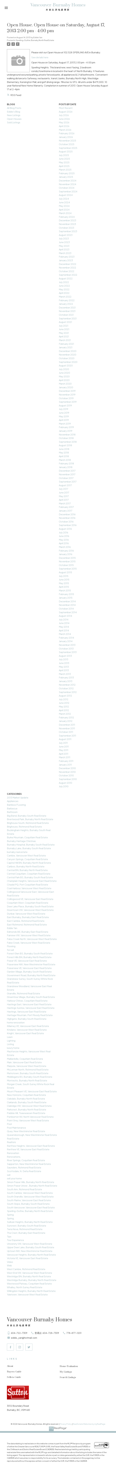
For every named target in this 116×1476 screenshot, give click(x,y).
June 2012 (64, 702)
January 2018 (65, 467)
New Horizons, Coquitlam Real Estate (26, 1094)
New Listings (13, 115)
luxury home (13, 1047)
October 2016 (66, 521)
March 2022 (65, 296)
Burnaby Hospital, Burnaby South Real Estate (31, 844)
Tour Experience (15, 1240)
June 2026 (64, 118)
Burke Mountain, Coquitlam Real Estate (27, 837)
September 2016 (68, 525)
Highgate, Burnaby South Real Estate (26, 1018)
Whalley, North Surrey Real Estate (24, 1287)
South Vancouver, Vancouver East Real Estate (31, 1207)
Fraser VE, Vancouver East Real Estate (27, 960)
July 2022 (64, 282)
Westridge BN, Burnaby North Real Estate (29, 1276)
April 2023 (64, 249)
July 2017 (63, 488)
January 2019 (65, 430)
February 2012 (66, 717)
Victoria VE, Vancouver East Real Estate (27, 1258)
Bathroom (12, 812)
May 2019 (64, 416)
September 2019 (68, 401)
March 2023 (65, 253)
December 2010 (67, 768)
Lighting (11, 1040)
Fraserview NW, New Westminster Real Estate (31, 964)
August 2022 (66, 278)
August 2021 (65, 321)
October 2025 (66, 144)
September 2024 (68, 191)
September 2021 (68, 318)
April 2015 (64, 586)
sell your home (14, 1178)
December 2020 (67, 351)
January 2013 (65, 681)
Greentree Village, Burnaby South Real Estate (31, 996)
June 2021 (64, 329)
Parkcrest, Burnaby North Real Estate (26, 1109)
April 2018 (64, 456)
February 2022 (67, 300)
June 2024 (64, 202)
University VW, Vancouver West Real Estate (29, 1243)
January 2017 (65, 510)
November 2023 (67, 224)
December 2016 (67, 514)
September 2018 (68, 441)
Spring (10, 1214)
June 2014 (64, 623)
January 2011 (65, 764)
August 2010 (65, 782)
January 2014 (66, 641)
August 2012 (65, 695)
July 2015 (63, 575)
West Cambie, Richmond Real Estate (26, 1269)
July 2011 (63, 742)
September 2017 (68, 481)
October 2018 (66, 438)
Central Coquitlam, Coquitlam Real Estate (28, 873)
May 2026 (64, 122)
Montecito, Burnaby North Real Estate (27, 1080)
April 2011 (63, 753)
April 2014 (64, 630)
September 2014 (68, 612)
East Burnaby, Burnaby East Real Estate (28, 917)
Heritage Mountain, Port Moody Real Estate (30, 1015)
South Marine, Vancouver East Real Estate (29, 1200)
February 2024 (67, 216)
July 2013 (63, 659)
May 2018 (64, 452)
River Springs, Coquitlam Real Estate (26, 1160)
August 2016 (65, 528)
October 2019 (66, 398)
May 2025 (64, 162)
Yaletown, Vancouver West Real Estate (27, 1294)
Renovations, (14, 1156)
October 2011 (66, 731)
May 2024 (64, 205)
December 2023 (67, 220)
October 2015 (66, 565)
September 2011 (67, 735)
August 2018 (65, 445)
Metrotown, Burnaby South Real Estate (27, 1073)
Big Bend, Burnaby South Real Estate (26, 815)
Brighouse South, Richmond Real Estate (28, 822)
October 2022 (66, 271)
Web (9, 1265)
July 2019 (63, 409)
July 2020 (64, 369)
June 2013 (64, 663)
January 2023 (66, 260)
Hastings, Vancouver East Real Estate (26, 1011)
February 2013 (66, 677)
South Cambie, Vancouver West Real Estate (30, 1192)
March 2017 (65, 503)
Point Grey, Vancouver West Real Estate (28, 1120)
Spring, (10, 1218)
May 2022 (64, 289)
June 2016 (64, 536)
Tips (9, 1236)
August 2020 (66, 365)
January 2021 (65, 347)
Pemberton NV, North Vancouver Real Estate (30, 1116)
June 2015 (64, 579)
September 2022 (68, 274)
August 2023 (65, 234)
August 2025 (66, 151)
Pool (9, 1123)
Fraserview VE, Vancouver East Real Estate (29, 968)
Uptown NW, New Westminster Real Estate (29, 1250)
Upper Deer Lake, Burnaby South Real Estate (30, 1247)
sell (8, 1174)
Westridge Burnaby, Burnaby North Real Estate (31, 1280)
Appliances (12, 801)
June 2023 (64, 242)
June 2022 (64, 285)
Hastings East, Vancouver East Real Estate (29, 1004)
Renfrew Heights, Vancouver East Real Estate (31, 1145)
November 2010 (67, 771)
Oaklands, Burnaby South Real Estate (26, 1102)
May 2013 (64, 666)
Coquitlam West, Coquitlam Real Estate (27, 902)
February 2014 (66, 637)
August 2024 (66, 194)
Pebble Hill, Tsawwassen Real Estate (26, 1113)
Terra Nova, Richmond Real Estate (24, 1229)
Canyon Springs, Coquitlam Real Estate (27, 859)
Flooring (11, 946)
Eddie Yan (12, 928)
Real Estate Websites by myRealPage (89, 1424)
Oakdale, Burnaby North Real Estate (26, 1098)
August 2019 (65, 405)
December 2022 (67, 264)
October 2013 (66, 648)
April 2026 (64, 126)
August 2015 (65, 572)
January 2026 (66, 137)
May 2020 (64, 376)
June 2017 (64, 492)
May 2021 (64, 332)
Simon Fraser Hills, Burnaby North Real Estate (30, 1182)
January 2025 (66, 176)
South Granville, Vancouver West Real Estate (30, 1196)
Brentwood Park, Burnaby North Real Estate (30, 819)
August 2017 (65, 485)
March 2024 (65, 213)
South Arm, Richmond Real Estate (24, 1189)
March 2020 (65, 383)
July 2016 (63, 532)
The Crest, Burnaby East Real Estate (26, 1232)
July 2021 (63, 325)
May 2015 (64, 583)
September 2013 (68, 652)
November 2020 (67, 354)
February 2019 (66, 427)
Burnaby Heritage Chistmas (21, 841)
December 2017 (67, 470)
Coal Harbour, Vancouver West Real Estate (29, 888)
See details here (39, 57)
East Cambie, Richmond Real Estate (25, 920)
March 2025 (65, 169)
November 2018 (67, 434)
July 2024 (64, 198)
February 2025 (67, 173)
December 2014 (67, 601)
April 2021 (64, 336)
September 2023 (68, 231)
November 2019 (67, 394)
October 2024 (66, 187)
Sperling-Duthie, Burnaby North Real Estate (35, 40)
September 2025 (68, 147)
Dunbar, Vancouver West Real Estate (26, 913)
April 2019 (64, 419)
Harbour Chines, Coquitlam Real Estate (27, 1000)
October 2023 (66, 227)
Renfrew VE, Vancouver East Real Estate (28, 1149)
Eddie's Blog (13, 111)
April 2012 (64, 710)
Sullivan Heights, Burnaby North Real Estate (30, 1221)
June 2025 (64, 158)
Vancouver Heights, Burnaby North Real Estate (31, 1254)
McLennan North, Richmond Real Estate (28, 1069)
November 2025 (67, 140)
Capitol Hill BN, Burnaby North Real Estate (29, 862)
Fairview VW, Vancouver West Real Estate (29, 935)
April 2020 (64, 380)
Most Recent (66, 107)
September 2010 (68, 779)
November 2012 (67, 684)
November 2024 (67, 184)
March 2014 (65, 633)
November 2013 (67, 644)
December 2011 (67, 724)
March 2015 (65, 590)
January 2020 (66, 387)
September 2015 (68, 568)
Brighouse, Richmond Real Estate (24, 826)
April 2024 (64, 209)
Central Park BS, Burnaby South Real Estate (30, 877)
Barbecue (12, 808)
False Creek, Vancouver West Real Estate (28, 942)
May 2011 (63, 750)
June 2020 (64, 372)
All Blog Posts (14, 107)
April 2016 (64, 543)
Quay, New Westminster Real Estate (26, 1131)
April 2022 (64, 292)
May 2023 (64, 245)
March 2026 (65, 129)
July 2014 (63, 619)
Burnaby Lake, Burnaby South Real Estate (29, 848)
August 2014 (65, 615)
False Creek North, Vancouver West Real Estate (32, 939)
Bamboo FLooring (16, 804)
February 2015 (66, 594)
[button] (10, 1347)
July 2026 (64, 115)
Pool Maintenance (16, 1127)
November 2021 (67, 311)
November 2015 (67, 561)
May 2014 (64, 626)
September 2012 (68, 692)
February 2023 (66, 256)
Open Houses (14, 118)
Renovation (13, 1153)
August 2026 (65, 111)
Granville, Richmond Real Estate (23, 993)
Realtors (11, 1142)
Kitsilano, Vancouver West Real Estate (27, 1029)
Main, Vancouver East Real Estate (24, 1062)
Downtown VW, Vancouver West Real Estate (30, 909)
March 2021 (65, 340)
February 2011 (66, 760)
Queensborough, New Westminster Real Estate (32, 1134)
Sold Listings (13, 122)
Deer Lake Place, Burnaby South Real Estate (30, 906)
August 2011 (65, 739)
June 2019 (64, 412)
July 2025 (64, 155)
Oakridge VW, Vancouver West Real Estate (29, 1105)
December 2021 (67, 307)
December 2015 (67, 557)
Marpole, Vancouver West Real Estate (26, 1066)
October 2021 (66, 314)
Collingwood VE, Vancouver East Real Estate (30, 899)
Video (10, 1261)
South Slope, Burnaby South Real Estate (28, 1203)
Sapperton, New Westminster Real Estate (29, 1163)
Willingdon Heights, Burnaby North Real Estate (31, 1290)
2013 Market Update (17, 797)
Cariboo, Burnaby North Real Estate (25, 866)
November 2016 (67, 517)
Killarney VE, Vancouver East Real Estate (28, 1026)
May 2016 (64, 539)
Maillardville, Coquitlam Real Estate (25, 1058)
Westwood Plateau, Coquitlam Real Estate (29, 1283)
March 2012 (65, 713)
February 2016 (66, 550)
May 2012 (64, 706)
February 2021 (66, 343)
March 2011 (64, 757)
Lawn (10, 1036)
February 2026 (66, 133)
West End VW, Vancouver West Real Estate (29, 1272)
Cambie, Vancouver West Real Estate (26, 855)
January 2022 (66, 303)
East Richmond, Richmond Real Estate (27, 924)
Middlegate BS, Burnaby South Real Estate (29, 1076)
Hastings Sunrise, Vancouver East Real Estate (30, 1007)
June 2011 (64, 746)
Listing (10, 1044)
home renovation (16, 1022)
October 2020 (66, 358)
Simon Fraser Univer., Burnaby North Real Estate (32, 1185)
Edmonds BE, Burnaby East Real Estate (27, 931)
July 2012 (63, 699)
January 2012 (65, 721)
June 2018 (64, 448)
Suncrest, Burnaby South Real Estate (26, 1225)
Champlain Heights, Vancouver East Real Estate (32, 880)
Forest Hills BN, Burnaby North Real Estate (29, 957)
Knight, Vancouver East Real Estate (25, 1033)
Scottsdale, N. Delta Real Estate (24, 1171)
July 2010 (63, 786)
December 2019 (67, 390)
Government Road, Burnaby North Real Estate (31, 975)
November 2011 (67, 728)
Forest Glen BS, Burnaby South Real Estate (30, 953)
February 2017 (66, 506)
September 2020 (68, 361)
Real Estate (13, 1138)
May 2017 (64, 496)
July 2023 (64, 238)
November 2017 (67, 474)
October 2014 (66, 608)
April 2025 (64, 166)
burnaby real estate (17, 851)
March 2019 (65, 423)
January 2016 (65, 554)
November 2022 (67, 267)
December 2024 (67, 180)
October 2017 (66, 478)
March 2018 (65, 459)
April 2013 (64, 670)
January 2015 (65, 597)
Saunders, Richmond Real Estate (24, 1167)
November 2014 (67, 604)
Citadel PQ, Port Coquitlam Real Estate (27, 884)
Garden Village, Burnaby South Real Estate (29, 971)
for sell (10, 949)
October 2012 (66, 688)
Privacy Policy (66, 1424)
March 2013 (65, 673)
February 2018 (66, 463)
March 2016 (65, 546)
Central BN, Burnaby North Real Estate (27, 870)
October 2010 (66, 775)
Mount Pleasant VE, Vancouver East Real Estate (32, 1091)
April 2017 (64, 499)
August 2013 (65, 655)
